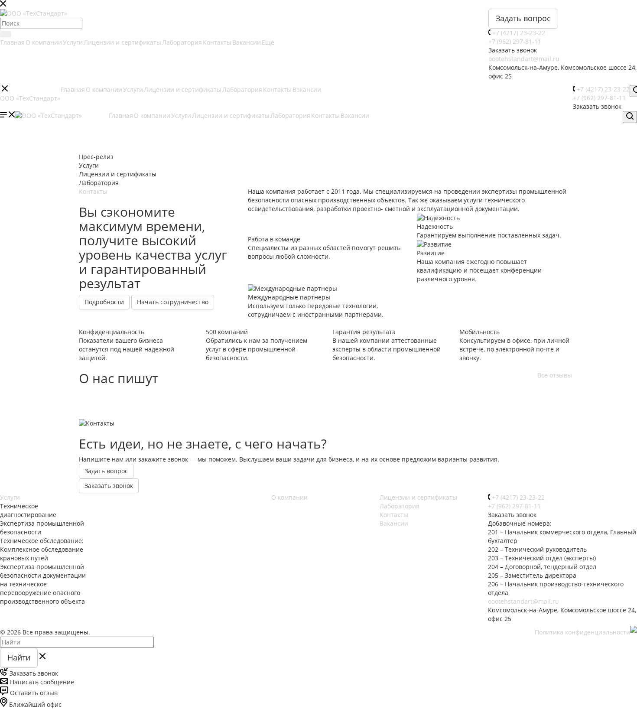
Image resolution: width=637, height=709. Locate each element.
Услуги (73, 42)
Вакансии (246, 42)
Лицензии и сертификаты (122, 42)
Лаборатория (182, 42)
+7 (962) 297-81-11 (514, 41)
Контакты (217, 42)
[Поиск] (5, 34)
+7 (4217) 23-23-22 (518, 33)
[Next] (590, 124)
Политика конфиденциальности (582, 632)
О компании (44, 42)
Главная (12, 42)
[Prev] (60, 124)
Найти (18, 657)
